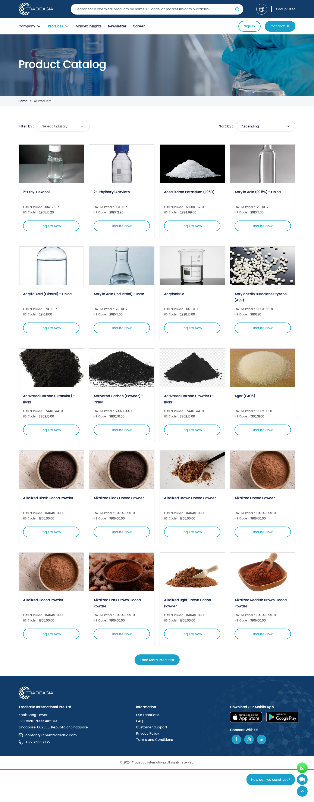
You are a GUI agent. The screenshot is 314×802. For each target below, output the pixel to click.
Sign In (249, 26)
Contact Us (280, 26)
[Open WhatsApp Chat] (302, 767)
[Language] (261, 9)
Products (55, 26)
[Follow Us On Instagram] (249, 739)
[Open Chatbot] (302, 780)
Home (23, 101)
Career (139, 26)
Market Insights (88, 26)
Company (27, 26)
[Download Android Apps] (282, 717)
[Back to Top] (302, 791)
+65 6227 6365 (37, 742)
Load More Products (157, 659)
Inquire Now (51, 225)
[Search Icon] (237, 10)
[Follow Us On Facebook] (236, 739)
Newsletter (117, 26)
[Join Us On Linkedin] (261, 739)
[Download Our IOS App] (246, 717)
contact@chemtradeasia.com (51, 735)
